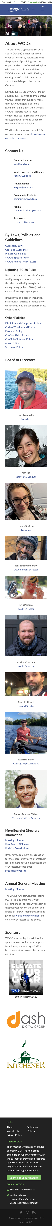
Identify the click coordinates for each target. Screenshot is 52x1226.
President (26, 419)
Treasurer (26, 530)
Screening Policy (14, 347)
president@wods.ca (15, 870)
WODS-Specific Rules (17, 257)
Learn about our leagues (24, 1177)
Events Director (26, 706)
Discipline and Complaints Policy (23, 323)
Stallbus (41, 2)
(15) (33, 2)
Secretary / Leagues (26, 476)
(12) (5, 2)
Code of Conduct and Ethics (20, 327)
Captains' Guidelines (16, 249)
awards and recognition (27, 915)
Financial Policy (13, 331)
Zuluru (31, 1131)
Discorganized (25, 2)
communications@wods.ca (28, 210)
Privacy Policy (14, 1135)
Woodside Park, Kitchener (24, 1202)
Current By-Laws (14, 245)
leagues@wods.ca (23, 187)
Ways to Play (14, 1131)
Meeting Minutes (14, 840)
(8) (46, 2)
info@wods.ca (21, 164)
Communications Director (26, 818)
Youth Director (26, 608)
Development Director (26, 569)
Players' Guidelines (15, 253)
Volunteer (32, 1127)
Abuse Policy (12, 343)
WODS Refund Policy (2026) (20, 261)
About (10, 1127)
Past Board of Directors (18, 844)
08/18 (15, 2)
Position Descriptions (17, 848)
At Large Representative (26, 763)
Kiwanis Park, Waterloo (22, 1198)
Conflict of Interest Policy (19, 339)
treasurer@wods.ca (24, 221)
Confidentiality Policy (17, 335)
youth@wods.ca (22, 175)
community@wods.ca (25, 198)
